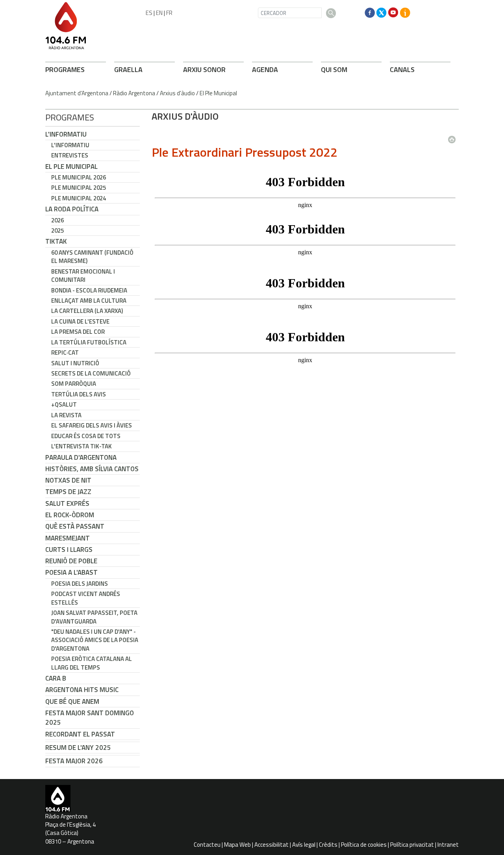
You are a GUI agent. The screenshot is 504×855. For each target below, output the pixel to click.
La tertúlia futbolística (88, 342)
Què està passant (74, 526)
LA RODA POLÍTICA (71, 209)
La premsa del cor (78, 331)
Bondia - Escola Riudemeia (89, 290)
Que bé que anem (72, 701)
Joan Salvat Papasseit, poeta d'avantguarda (94, 617)
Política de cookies (364, 844)
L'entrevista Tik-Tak (81, 446)
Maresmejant (67, 538)
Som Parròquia (73, 383)
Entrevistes (69, 155)
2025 (57, 230)
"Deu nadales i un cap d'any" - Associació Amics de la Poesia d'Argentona (94, 640)
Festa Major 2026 (74, 761)
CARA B (55, 678)
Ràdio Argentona (134, 93)
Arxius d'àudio (177, 93)
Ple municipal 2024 (78, 198)
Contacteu (207, 844)
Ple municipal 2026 (78, 177)
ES (149, 12)
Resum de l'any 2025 (78, 747)
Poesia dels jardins (79, 583)
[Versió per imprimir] (453, 137)
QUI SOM (334, 69)
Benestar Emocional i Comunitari (83, 275)
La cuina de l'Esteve (80, 321)
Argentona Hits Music (82, 690)
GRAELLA (128, 69)
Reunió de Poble (71, 561)
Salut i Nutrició (75, 363)
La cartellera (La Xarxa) (87, 310)
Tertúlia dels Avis (78, 394)
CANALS (402, 69)
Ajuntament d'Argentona (76, 93)
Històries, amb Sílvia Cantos (92, 469)
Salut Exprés (67, 503)
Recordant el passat (80, 734)
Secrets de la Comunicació (91, 373)
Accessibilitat (271, 844)
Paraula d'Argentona (81, 457)
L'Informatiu (66, 134)
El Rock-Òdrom (69, 515)
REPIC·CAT (65, 352)
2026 (57, 220)
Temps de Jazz (68, 492)
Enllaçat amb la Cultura (88, 300)
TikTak (56, 241)
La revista (66, 415)
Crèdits (328, 844)
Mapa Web (237, 844)
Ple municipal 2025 (78, 187)
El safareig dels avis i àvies (91, 425)
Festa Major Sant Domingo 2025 (89, 717)
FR (169, 12)
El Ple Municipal (218, 93)
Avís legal (303, 844)
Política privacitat (412, 844)
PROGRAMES (65, 69)
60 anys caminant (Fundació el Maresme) (92, 256)
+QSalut (64, 404)
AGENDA (265, 69)
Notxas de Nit (68, 480)
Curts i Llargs (69, 549)
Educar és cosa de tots (85, 435)
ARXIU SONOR (204, 69)
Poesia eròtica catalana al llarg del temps (91, 663)
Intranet (448, 844)
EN (159, 12)
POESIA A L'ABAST (71, 572)
